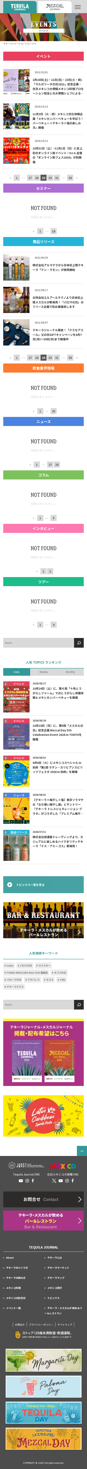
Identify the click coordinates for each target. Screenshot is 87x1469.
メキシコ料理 (13, 1288)
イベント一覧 (13, 1308)
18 (53, 231)
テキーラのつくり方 (17, 1268)
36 (70, 178)
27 (30, 178)
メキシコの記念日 (15, 1298)
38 (70, 358)
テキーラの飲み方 (15, 1278)
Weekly (43, 672)
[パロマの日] (44, 1387)
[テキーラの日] (44, 1413)
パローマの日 (14, 979)
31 (56, 178)
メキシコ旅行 (54, 1288)
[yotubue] (21, 1181)
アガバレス (34, 979)
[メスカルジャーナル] (55, 7)
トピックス (53, 1298)
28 (36, 178)
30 (50, 178)
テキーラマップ (55, 1278)
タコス (49, 979)
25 (53, 411)
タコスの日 (60, 972)
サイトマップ (64, 1324)
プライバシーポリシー (41, 1324)
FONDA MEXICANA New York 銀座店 (27, 972)
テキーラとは (54, 1257)
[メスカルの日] (44, 1439)
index (10, 965)
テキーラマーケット (58, 1268)
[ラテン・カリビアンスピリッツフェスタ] (43, 1116)
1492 (62, 979)
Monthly (70, 672)
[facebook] (33, 1181)
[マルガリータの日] (44, 1360)
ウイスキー (44, 965)
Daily (16, 672)
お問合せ (20, 1324)
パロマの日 (26, 965)
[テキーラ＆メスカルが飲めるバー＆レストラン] (43, 920)
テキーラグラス (15, 987)
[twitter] (54, 1181)
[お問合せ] (43, 1199)
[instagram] (27, 1181)
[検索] (79, 643)
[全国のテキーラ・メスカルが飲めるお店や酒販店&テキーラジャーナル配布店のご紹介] (43, 1220)
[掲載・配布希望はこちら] (43, 1052)
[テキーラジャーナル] (20, 7)
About (10, 1257)
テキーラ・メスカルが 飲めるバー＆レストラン (63, 1310)
